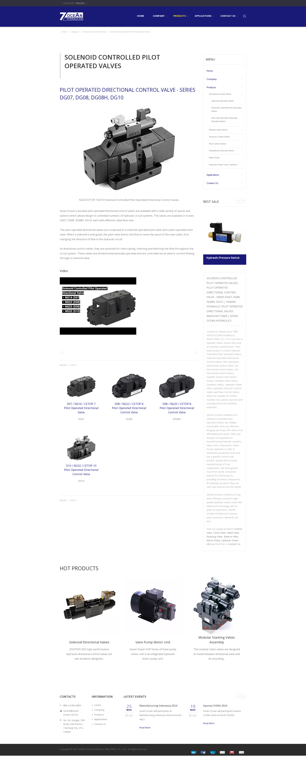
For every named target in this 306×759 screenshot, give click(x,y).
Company (159, 15)
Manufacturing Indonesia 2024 (158, 705)
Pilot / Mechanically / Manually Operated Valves (224, 119)
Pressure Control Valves (219, 137)
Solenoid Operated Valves (222, 101)
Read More (145, 727)
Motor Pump (214, 158)
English (80, 3)
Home (140, 15)
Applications (203, 15)
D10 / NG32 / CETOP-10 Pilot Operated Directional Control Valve (81, 470)
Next (238, 201)
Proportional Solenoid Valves (221, 151)
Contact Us (228, 15)
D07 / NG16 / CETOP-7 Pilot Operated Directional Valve (81, 408)
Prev (243, 201)
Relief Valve (233, 532)
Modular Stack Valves (218, 130)
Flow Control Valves (217, 144)
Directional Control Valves (94, 31)
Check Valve (219, 532)
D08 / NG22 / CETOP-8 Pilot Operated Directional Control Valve (129, 408)
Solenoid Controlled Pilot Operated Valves (226, 109)
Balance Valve (231, 536)
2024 (130, 715)
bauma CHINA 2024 (215, 705)
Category (75, 31)
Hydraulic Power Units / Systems (223, 165)
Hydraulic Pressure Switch (223, 257)
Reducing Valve (214, 536)
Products (179, 15)
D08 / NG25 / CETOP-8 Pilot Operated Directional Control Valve (177, 408)
